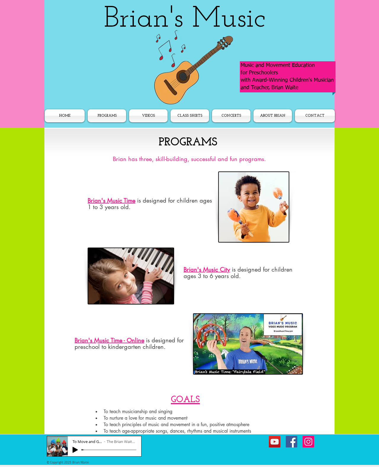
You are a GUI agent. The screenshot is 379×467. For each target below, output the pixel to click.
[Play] (75, 450)
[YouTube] (274, 441)
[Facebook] (291, 441)
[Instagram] (308, 441)
